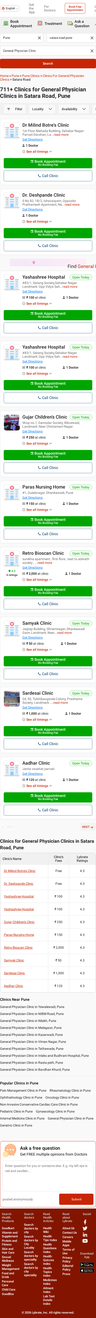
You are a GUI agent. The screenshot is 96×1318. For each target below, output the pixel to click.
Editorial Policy (67, 1267)
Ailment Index (48, 1290)
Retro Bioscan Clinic (43, 553)
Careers (67, 1237)
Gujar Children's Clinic (44, 417)
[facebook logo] (85, 1224)
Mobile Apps (66, 1243)
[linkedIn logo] (85, 1236)
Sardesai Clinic (37, 693)
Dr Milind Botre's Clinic (45, 125)
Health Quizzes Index (48, 1260)
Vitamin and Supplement (10, 1234)
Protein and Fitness (9, 1242)
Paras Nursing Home (43, 487)
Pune (15, 76)
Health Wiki (47, 1230)
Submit (76, 1199)
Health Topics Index (47, 1271)
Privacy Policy (67, 1259)
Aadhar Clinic (36, 763)
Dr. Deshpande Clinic (43, 195)
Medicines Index (50, 1281)
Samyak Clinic (36, 623)
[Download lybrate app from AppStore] (87, 1271)
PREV (10, 827)
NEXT (85, 827)
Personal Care (8, 1283)
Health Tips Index (50, 1238)
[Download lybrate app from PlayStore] (87, 1266)
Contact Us (69, 1232)
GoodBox (8, 1294)
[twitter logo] (85, 1230)
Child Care (8, 1289)
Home (4, 76)
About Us (68, 1228)
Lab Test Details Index (49, 1300)
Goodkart (8, 1228)
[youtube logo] (85, 1242)
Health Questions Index (50, 1248)
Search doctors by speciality (31, 1255)
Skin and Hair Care (8, 1250)
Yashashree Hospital (43, 277)
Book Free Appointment (75, 8)
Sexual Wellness (8, 1258)
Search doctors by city (31, 1228)
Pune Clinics (31, 76)
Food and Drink (8, 1275)
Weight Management (10, 1267)
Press (66, 1274)
